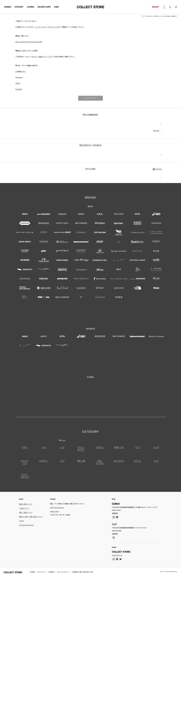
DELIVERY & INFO (44, 7)
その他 (21, 507)
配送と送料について (25, 490)
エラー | (90, 7)
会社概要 (32, 557)
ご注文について (24, 494)
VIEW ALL (156, 131)
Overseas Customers (26, 511)
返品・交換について (25, 498)
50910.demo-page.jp (57, 493)
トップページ (39, 27)
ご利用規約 (51, 557)
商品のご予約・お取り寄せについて (31, 502)
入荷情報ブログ (20, 71)
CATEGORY (19, 7)
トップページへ (90, 98)
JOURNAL (30, 7)
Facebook (18, 89)
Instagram (18, 77)
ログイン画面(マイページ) (41, 57)
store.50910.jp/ (117, 541)
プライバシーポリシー (63, 557)
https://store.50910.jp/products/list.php (28, 42)
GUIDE (56, 7)
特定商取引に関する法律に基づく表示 (82, 557)
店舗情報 (115, 499)
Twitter (17, 83)
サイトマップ (53, 27)
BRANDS (7, 7)
